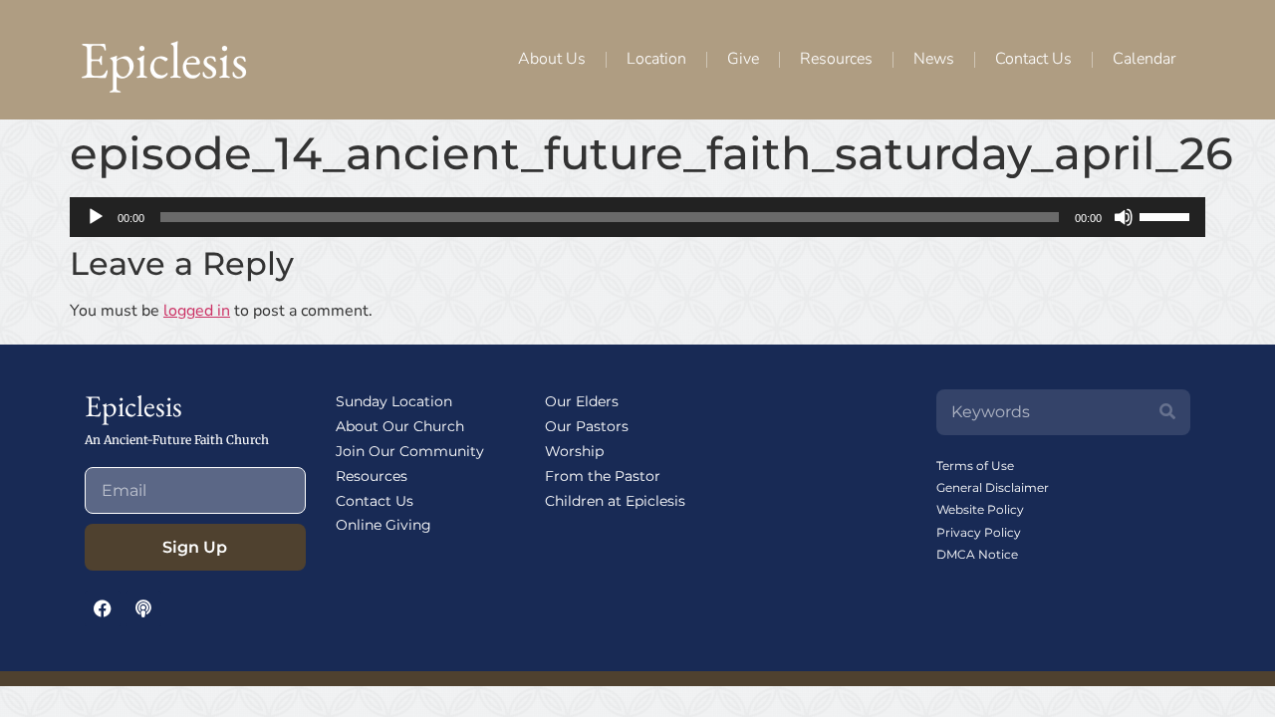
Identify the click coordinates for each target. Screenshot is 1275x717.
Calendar (1144, 59)
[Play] (96, 217)
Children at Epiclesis (615, 501)
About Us (552, 59)
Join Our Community (410, 451)
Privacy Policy (978, 532)
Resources (836, 59)
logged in (196, 311)
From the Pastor (602, 476)
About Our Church (400, 426)
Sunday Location (394, 401)
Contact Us (1033, 59)
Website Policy (980, 509)
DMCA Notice (977, 554)
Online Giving (383, 525)
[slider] (1167, 215)
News (933, 59)
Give (743, 59)
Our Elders (582, 401)
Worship (574, 451)
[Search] (1167, 412)
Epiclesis (164, 59)
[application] (637, 217)
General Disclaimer (992, 487)
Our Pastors (587, 426)
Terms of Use (975, 465)
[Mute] (1124, 217)
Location (656, 59)
